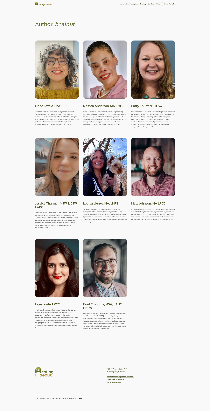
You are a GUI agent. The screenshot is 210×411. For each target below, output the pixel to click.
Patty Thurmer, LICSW (147, 106)
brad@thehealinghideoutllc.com (120, 376)
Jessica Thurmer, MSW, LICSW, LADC (56, 205)
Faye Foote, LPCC (47, 304)
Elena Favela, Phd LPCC (51, 106)
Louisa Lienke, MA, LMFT (100, 203)
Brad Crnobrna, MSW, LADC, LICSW (102, 306)
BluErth (79, 398)
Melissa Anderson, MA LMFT (103, 106)
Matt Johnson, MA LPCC (148, 203)
